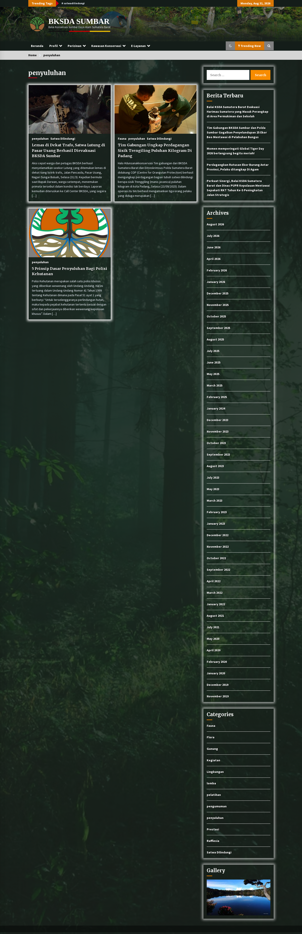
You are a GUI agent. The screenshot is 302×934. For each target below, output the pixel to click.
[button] (230, 45)
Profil (53, 46)
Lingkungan (215, 772)
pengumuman (217, 806)
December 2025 (217, 293)
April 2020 (213, 650)
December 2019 (217, 685)
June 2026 (213, 247)
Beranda (37, 46)
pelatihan (214, 795)
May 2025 (213, 374)
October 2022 (216, 558)
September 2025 (218, 328)
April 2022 (213, 581)
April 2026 (213, 259)
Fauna (122, 138)
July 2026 (213, 236)
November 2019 (218, 696)
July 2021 (213, 627)
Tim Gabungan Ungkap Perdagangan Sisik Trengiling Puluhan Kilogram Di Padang (155, 150)
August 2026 (215, 224)
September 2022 (218, 570)
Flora (210, 737)
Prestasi (213, 829)
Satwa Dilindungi (62, 138)
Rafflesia (213, 841)
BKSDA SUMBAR (78, 21)
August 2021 (215, 616)
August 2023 (215, 466)
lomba (211, 783)
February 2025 (217, 397)
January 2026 (216, 282)
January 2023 (216, 524)
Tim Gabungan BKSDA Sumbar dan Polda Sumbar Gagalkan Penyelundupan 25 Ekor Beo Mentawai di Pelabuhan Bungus (237, 132)
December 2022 (217, 535)
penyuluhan (40, 138)
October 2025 (216, 316)
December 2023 (217, 420)
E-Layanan (138, 46)
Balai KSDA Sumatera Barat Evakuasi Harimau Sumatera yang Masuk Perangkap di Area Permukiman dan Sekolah (237, 111)
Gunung (212, 749)
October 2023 (216, 443)
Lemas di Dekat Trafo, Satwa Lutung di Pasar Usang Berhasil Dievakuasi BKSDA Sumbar (68, 150)
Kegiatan (213, 760)
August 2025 (215, 339)
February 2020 (217, 662)
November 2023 (218, 431)
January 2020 (216, 673)
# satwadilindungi (73, 3)
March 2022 (214, 593)
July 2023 (213, 478)
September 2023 (218, 454)
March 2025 (214, 385)
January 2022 (216, 604)
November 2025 (218, 305)
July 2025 (213, 351)
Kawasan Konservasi (106, 46)
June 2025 (213, 362)
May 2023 (213, 489)
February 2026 (217, 270)
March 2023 (214, 501)
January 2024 (216, 408)
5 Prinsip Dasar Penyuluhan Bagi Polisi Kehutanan (69, 271)
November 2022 (218, 547)
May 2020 (213, 639)
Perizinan (74, 46)
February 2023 (217, 512)
